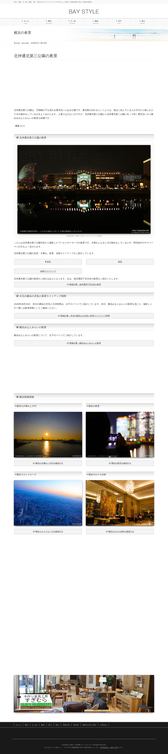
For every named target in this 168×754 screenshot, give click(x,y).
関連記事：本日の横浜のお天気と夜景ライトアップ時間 (85, 316)
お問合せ (103, 725)
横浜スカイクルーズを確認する (49, 531)
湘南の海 (66, 725)
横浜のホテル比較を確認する (121, 531)
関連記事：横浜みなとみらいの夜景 (85, 343)
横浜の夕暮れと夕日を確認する (49, 463)
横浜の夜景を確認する (121, 463)
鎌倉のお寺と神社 (89, 725)
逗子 (50, 725)
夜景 (120, 262)
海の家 (76, 725)
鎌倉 (43, 725)
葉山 (57, 725)
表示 (22, 126)
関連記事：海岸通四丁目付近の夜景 (85, 284)
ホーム (18, 725)
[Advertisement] (84, 83)
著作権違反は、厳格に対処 (109, 747)
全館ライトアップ (48, 271)
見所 (48, 262)
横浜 (26, 725)
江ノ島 (34, 725)
